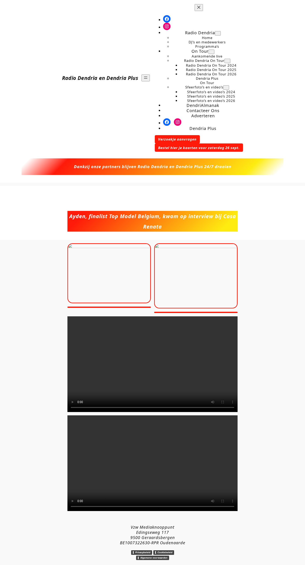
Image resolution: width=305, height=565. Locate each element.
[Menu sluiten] (199, 7)
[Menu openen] (146, 78)
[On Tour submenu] (211, 52)
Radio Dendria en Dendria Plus (100, 77)
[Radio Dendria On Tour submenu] (227, 61)
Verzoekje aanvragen (177, 139)
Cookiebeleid (164, 552)
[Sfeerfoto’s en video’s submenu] (226, 87)
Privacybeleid (142, 552)
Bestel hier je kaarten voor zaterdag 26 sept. (199, 147)
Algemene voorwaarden (153, 557)
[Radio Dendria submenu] (218, 33)
